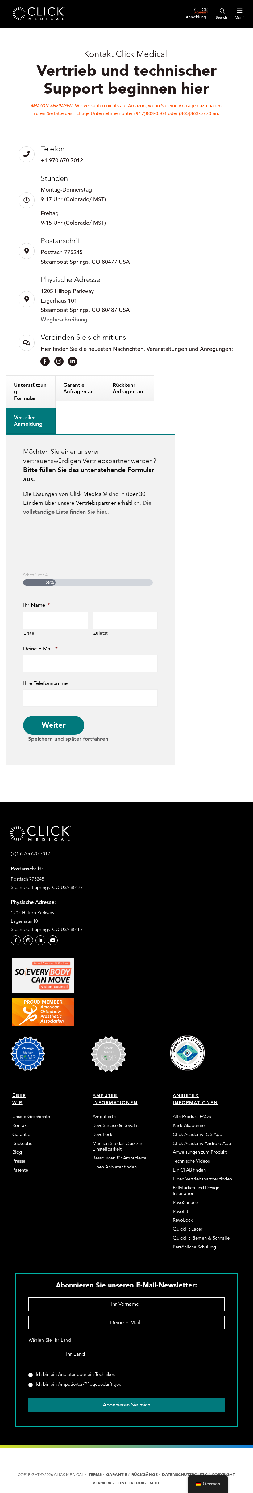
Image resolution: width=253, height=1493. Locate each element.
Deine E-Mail (40, 648)
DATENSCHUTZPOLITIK (185, 1474)
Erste (28, 633)
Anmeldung (196, 16)
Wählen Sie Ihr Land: (51, 1340)
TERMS (95, 1474)
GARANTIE (116, 1474)
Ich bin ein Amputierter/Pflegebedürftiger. (78, 1384)
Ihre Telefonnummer (46, 683)
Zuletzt (100, 633)
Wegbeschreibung (64, 319)
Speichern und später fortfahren (68, 739)
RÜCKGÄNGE (144, 1474)
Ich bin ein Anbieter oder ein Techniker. (75, 1374)
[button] (16, 940)
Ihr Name (36, 605)
